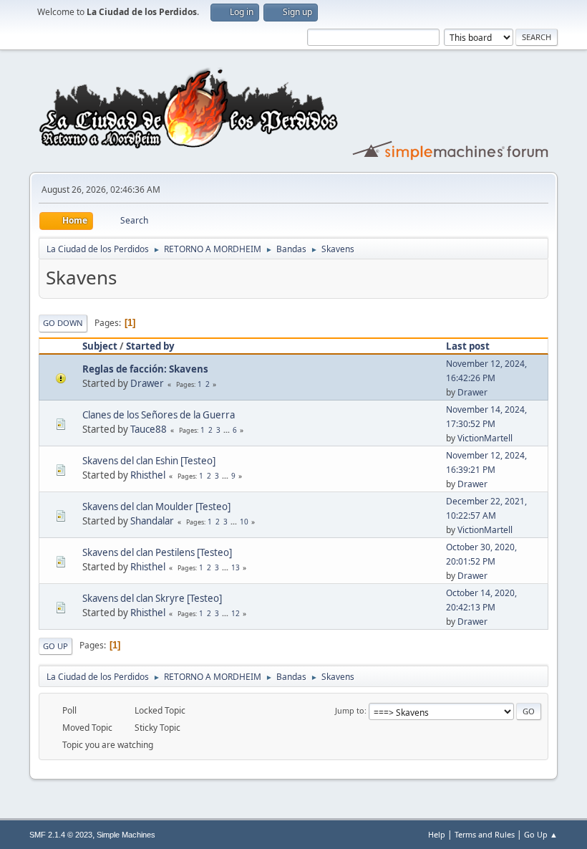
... (227, 430)
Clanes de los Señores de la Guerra (158, 414)
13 (235, 567)
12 (235, 613)
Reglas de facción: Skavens (145, 369)
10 (244, 522)
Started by (150, 346)
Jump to (349, 710)
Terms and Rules (485, 834)
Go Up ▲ (541, 834)
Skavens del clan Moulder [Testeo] (156, 506)
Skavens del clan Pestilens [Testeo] (157, 552)
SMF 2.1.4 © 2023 (60, 834)
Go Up (55, 646)
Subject (99, 346)
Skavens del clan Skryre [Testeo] (152, 598)
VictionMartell (485, 438)
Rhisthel (147, 475)
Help (436, 834)
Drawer (147, 383)
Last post (468, 346)
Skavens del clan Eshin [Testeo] (148, 460)
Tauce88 (148, 429)
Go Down (63, 322)
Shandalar (152, 520)
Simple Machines (126, 834)
